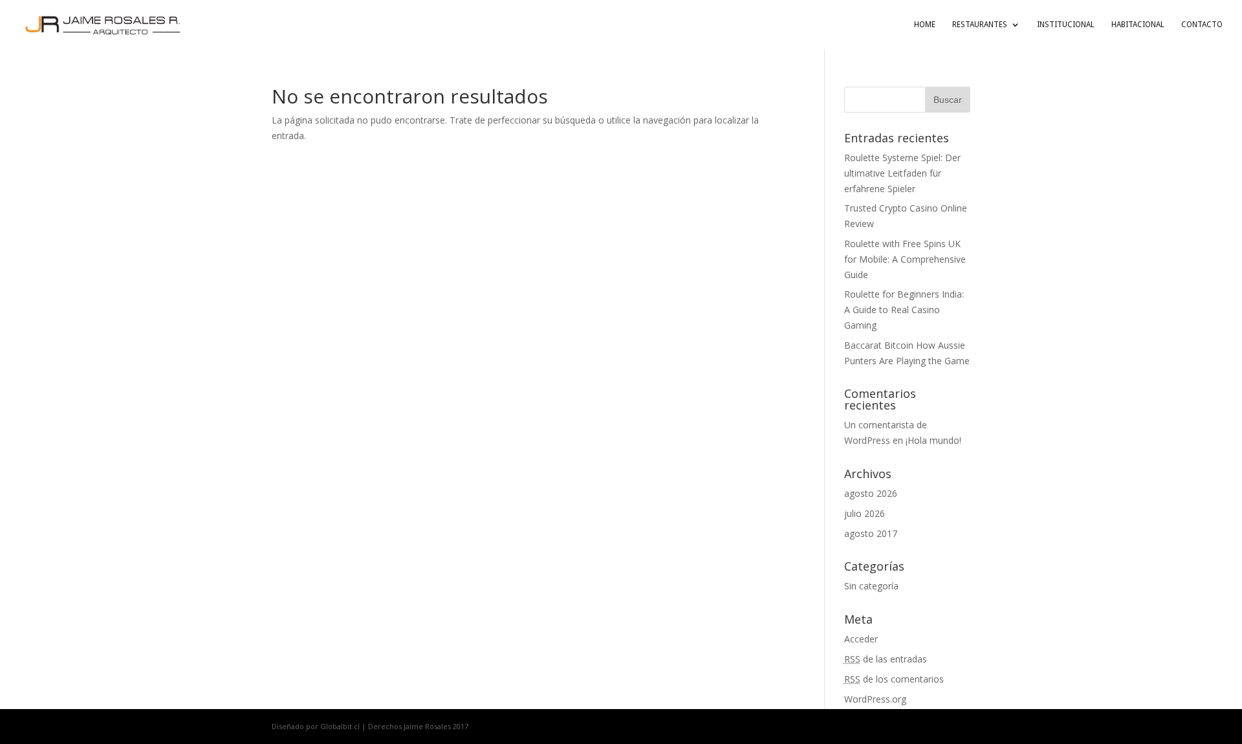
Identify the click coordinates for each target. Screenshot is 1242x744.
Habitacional (1137, 24)
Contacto (1202, 24)
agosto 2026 (870, 493)
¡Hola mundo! (933, 440)
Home (924, 24)
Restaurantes (979, 24)
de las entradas (885, 659)
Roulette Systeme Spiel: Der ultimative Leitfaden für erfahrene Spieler (902, 173)
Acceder (861, 639)
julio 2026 (864, 513)
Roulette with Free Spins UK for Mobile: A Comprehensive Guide (905, 259)
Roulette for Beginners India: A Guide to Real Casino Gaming (904, 309)
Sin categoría (871, 586)
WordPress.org (875, 699)
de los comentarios (894, 679)
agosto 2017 (870, 533)
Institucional (1066, 24)
